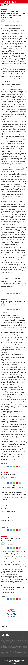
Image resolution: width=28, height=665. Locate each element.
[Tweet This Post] (9, 25)
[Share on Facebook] (6, 25)
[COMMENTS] (21, 25)
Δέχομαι (14, 663)
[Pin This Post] (15, 25)
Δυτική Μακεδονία (12, 20)
